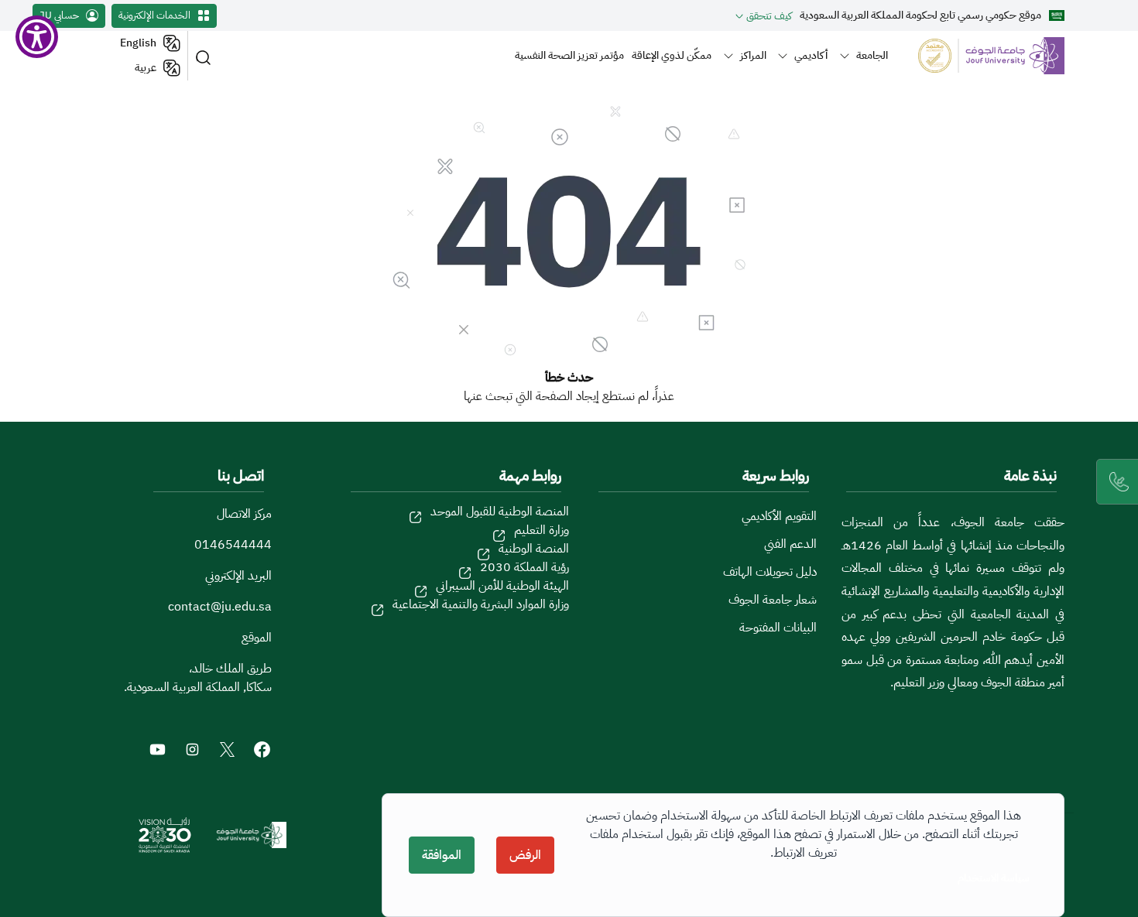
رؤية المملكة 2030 (524, 567)
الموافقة (441, 855)
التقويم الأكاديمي (779, 516)
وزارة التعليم (541, 530)
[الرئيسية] (982, 55)
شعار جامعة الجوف (772, 599)
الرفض (525, 855)
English (138, 43)
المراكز (753, 54)
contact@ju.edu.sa (220, 606)
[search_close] (205, 56)
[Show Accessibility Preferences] (36, 36)
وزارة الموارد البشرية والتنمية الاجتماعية (480, 604)
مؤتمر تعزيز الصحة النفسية (569, 54)
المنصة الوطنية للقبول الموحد (499, 511)
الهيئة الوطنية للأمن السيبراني (502, 586)
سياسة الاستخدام (994, 878)
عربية (145, 68)
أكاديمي (811, 54)
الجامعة (872, 54)
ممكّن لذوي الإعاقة (671, 54)
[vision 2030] (165, 835)
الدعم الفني (790, 544)
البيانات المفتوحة (778, 627)
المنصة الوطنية (534, 548)
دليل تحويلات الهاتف (770, 572)
